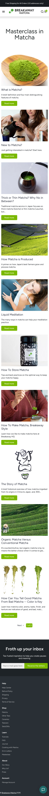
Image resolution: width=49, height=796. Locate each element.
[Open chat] (43, 789)
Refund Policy (7, 691)
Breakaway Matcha (9, 793)
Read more (9, 103)
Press (4, 772)
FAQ (3, 740)
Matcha (5, 712)
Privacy (5, 698)
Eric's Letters (7, 751)
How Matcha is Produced (17, 259)
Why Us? (5, 768)
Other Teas (6, 716)
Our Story (5, 765)
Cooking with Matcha (10, 747)
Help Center (6, 688)
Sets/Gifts (6, 726)
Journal (5, 744)
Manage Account (8, 782)
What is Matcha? (11, 89)
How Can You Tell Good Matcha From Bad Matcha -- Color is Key (21, 600)
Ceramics (5, 719)
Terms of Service (8, 702)
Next (19, 625)
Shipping (5, 695)
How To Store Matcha (15, 370)
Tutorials (5, 737)
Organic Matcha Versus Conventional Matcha (16, 541)
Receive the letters (36, 666)
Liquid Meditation (12, 314)
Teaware (5, 723)
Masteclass (6, 754)
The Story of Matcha (14, 484)
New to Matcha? (11, 145)
